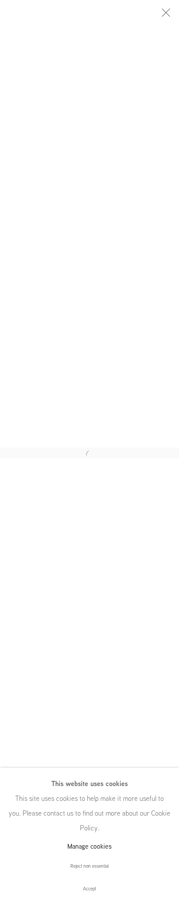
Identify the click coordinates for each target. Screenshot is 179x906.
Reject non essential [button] (89, 866)
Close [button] (163, 15)
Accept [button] (89, 888)
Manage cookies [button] (89, 846)
